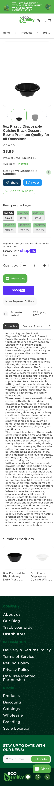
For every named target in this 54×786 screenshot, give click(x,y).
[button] (48, 172)
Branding (11, 722)
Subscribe (41, 759)
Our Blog (11, 621)
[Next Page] (46, 115)
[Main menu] (5, 20)
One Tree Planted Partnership (19, 678)
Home (6, 32)
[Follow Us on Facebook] (28, 777)
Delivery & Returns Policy (27, 650)
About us (11, 614)
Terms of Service (18, 656)
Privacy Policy (16, 669)
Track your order (18, 627)
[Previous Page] (7, 115)
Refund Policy (16, 663)
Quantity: (10, 265)
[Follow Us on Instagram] (47, 777)
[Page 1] (19, 115)
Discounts (12, 702)
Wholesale (13, 715)
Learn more (10, 255)
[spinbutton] (34, 265)
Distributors (14, 634)
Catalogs (11, 709)
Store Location (17, 728)
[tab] (19, 115)
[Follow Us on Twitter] (38, 777)
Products (26, 32)
